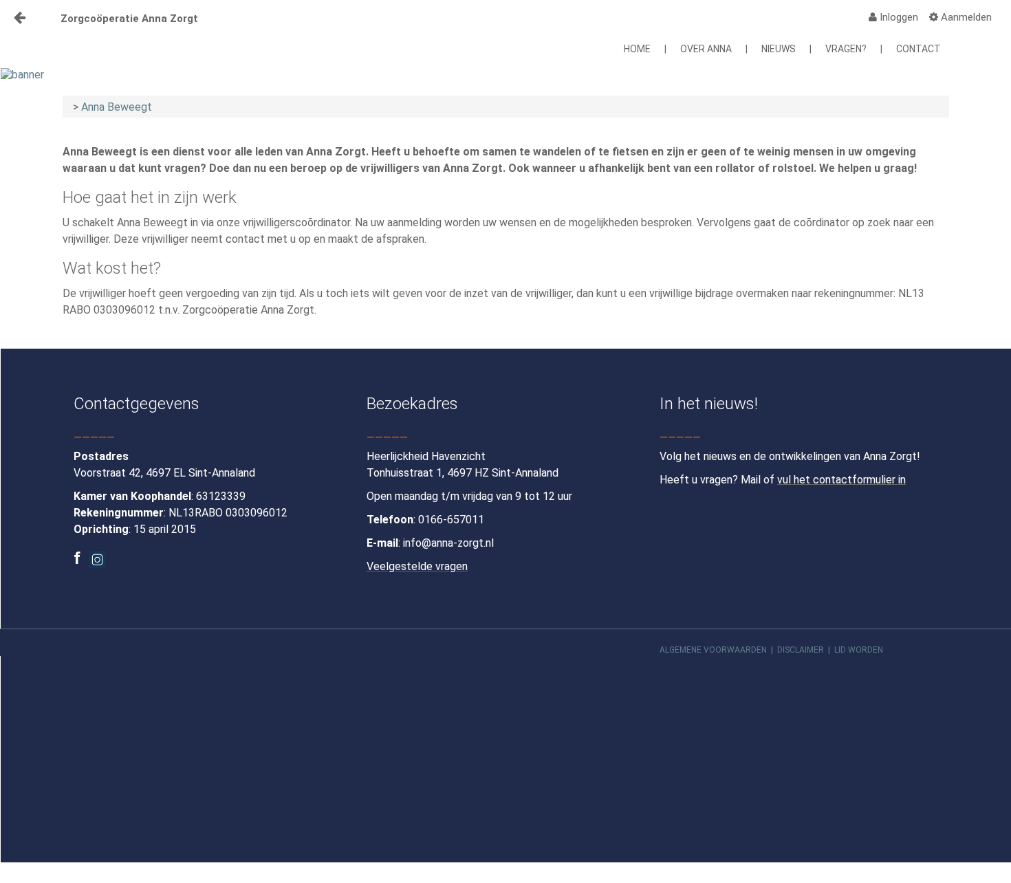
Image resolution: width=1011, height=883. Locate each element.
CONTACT (918, 48)
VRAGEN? (846, 48)
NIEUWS (778, 48)
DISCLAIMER (800, 650)
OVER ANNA (706, 48)
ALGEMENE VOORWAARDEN (713, 650)
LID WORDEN (858, 650)
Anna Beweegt (116, 106)
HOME (637, 48)
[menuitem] (893, 17)
